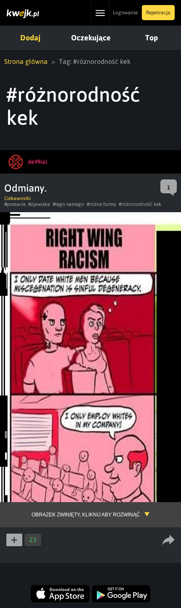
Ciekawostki (17, 198)
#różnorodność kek (140, 204)
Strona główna (26, 61)
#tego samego (68, 204)
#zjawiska (39, 204)
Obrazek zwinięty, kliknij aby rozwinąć (86, 515)
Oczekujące (91, 37)
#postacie (15, 204)
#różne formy (101, 204)
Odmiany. (25, 188)
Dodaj (30, 37)
